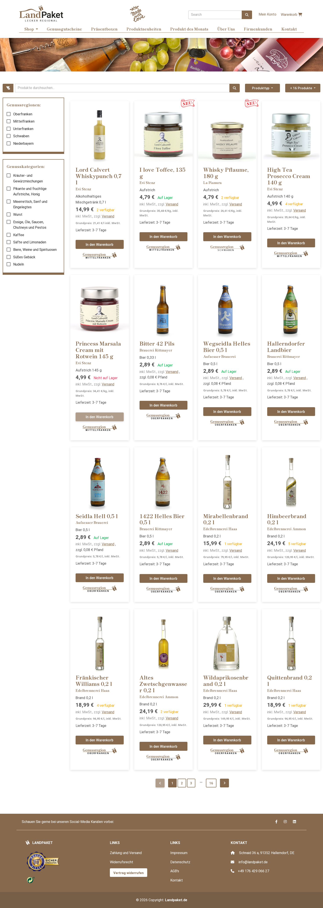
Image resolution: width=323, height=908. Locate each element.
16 (211, 783)
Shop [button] (29, 29)
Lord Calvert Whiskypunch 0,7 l (99, 176)
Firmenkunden (258, 29)
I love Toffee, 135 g (162, 173)
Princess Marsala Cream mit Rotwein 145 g (98, 349)
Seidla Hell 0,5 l (97, 516)
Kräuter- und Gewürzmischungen (28, 178)
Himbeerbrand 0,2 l (287, 519)
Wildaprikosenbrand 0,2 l (226, 680)
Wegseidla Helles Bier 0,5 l (226, 346)
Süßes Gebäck (24, 257)
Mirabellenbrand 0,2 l (225, 519)
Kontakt (289, 29)
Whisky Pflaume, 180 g (226, 173)
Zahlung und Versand (126, 853)
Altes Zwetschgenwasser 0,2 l (163, 683)
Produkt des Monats (189, 29)
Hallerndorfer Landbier (286, 346)
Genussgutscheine (64, 29)
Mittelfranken (23, 121)
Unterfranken (23, 129)
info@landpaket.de (253, 862)
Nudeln (18, 264)
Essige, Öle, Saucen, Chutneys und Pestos (29, 225)
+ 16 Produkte (301, 88)
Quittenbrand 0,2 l (289, 680)
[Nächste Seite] (224, 783)
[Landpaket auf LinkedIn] (294, 822)
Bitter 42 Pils (157, 343)
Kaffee (18, 235)
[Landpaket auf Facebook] (276, 822)
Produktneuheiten (143, 29)
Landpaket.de (176, 900)
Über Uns (226, 29)
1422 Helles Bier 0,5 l (162, 519)
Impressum (178, 853)
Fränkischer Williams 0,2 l (94, 680)
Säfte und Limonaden (29, 242)
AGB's (174, 871)
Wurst (17, 214)
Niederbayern (23, 143)
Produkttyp (261, 88)
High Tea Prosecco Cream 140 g (288, 176)
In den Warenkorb (99, 245)
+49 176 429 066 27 (253, 871)
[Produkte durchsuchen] (234, 88)
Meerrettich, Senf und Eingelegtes (30, 204)
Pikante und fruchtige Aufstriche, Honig (30, 191)
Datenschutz (180, 862)
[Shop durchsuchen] (247, 15)
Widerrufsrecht (121, 862)
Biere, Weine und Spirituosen (35, 250)
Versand (108, 216)
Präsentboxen (104, 29)
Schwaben (21, 136)
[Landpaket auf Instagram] (286, 822)
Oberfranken (22, 114)
